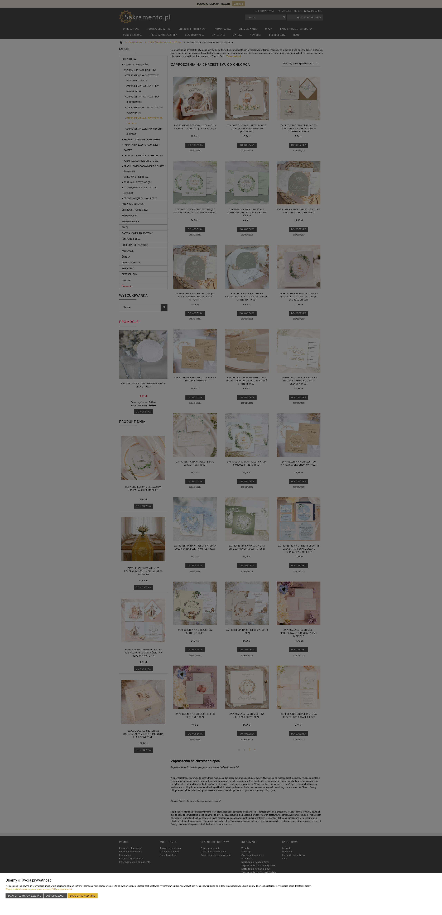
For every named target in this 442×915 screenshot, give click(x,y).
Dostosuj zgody (55, 896)
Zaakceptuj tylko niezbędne (24, 896)
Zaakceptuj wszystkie (82, 896)
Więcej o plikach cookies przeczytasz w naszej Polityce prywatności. (39, 889)
